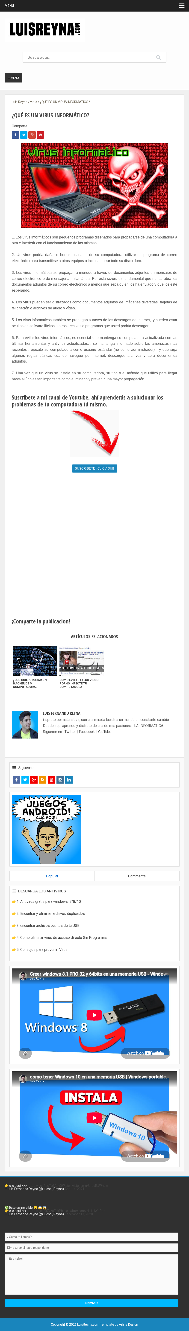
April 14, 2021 (74, 1189)
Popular (52, 876)
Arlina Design (128, 1324)
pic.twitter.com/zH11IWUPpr (84, 1211)
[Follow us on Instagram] (60, 780)
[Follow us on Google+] (34, 780)
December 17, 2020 (79, 1214)
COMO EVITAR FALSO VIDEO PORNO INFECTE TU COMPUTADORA (78, 683)
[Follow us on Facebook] (16, 780)
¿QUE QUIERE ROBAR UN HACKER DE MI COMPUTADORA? (30, 683)
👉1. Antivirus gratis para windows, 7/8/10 (46, 901)
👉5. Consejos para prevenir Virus (40, 949)
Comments (137, 876)
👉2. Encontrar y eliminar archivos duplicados (48, 913)
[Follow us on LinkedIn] (69, 780)
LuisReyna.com (88, 1324)
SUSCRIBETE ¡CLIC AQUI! (94, 468)
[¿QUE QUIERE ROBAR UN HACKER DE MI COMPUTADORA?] (35, 661)
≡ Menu (13, 77)
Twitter (71, 732)
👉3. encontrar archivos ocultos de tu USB (46, 925)
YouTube (104, 732)
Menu (9, 6)
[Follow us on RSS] (42, 780)
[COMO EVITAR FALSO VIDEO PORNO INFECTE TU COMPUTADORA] (81, 661)
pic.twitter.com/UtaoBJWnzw (86, 1186)
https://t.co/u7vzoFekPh (45, 1211)
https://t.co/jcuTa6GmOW (46, 1186)
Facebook (87, 732)
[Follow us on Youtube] (51, 780)
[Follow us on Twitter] (25, 780)
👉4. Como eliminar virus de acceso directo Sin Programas (59, 937)
